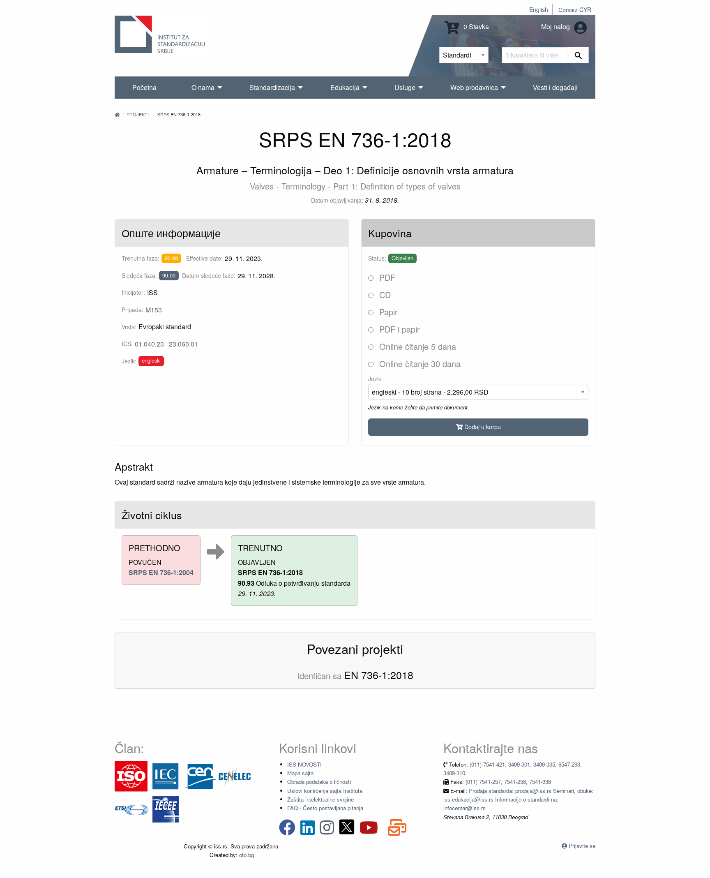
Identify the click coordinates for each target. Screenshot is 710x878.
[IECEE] (165, 808)
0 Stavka (475, 26)
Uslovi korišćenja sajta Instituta (324, 791)
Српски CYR (574, 9)
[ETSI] (131, 808)
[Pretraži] (578, 55)
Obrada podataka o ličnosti (319, 782)
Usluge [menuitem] (404, 87)
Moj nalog (556, 26)
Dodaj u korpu (482, 426)
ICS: (127, 344)
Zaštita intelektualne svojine (320, 799)
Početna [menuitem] (144, 87)
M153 (153, 309)
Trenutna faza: (140, 258)
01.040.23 (149, 344)
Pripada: (132, 309)
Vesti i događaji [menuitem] (555, 87)
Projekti (138, 114)
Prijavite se (582, 846)
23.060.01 (183, 344)
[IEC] (165, 775)
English (538, 9)
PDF (386, 277)
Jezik (374, 378)
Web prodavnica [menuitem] (474, 87)
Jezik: (129, 361)
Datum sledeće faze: (208, 275)
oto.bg (246, 855)
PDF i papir (398, 329)
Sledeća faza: (139, 275)
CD (384, 294)
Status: (377, 258)
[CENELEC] (234, 775)
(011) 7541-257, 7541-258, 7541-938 (508, 782)
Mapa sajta (300, 773)
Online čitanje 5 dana (416, 346)
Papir (387, 312)
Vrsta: (129, 327)
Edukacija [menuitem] (345, 87)
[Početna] (117, 114)
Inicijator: (133, 292)
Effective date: (204, 258)
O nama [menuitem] (202, 87)
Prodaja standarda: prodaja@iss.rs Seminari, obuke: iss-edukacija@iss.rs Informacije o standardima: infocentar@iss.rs (518, 799)
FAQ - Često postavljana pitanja (325, 808)
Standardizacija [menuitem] (272, 87)
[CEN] (200, 775)
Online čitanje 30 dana (419, 364)
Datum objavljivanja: (337, 200)
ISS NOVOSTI (304, 764)
